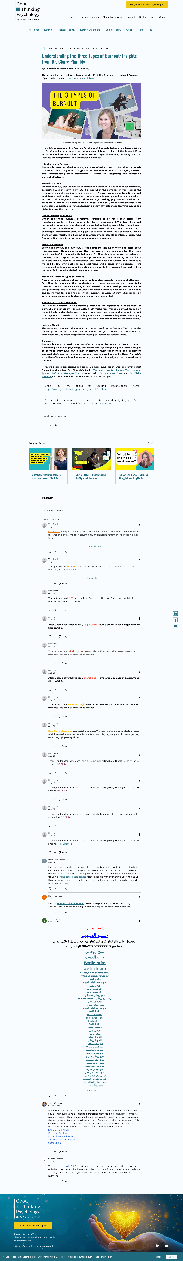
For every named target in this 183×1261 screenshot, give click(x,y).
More (140, 29)
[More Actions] (139, 525)
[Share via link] (63, 425)
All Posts (34, 29)
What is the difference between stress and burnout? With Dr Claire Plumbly (46, 476)
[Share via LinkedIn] (56, 425)
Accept (171, 1256)
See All (151, 443)
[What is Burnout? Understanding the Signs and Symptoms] (91, 459)
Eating (48, 29)
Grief (129, 29)
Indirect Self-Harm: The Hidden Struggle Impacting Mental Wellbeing (133, 476)
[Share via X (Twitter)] (49, 425)
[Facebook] (162, 1246)
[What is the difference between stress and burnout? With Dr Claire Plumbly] (48, 459)
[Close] (179, 1257)
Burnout (62, 416)
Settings (159, 1256)
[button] (151, 30)
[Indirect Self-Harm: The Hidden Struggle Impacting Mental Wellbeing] (135, 459)
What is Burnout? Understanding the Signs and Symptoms (90, 476)
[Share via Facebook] (43, 425)
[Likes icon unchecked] (50, 551)
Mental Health (66, 29)
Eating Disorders (90, 29)
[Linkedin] (175, 613)
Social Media (113, 29)
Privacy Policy (106, 1256)
